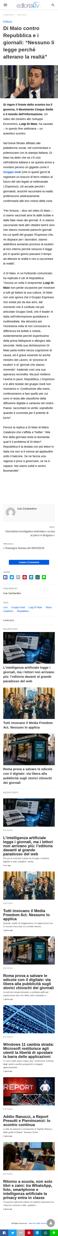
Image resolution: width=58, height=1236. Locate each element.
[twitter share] (12, 577)
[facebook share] (5, 577)
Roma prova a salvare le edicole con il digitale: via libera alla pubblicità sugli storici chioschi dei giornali (28, 981)
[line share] (44, 577)
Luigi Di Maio (35, 607)
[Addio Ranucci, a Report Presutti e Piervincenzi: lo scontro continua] (29, 1091)
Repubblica (23, 611)
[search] (53, 5)
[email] (21, 1233)
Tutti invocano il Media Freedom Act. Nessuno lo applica (26, 915)
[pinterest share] (25, 577)
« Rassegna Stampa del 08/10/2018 (23, 548)
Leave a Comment (29, 562)
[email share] (18, 577)
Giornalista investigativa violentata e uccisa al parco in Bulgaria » (30, 533)
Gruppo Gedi (18, 607)
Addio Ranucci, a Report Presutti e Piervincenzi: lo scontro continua (26, 1120)
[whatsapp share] (37, 577)
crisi (5, 607)
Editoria (22, 15)
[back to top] (51, 1223)
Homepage (8, 15)
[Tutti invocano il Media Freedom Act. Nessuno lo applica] (29, 703)
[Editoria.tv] (29, 5)
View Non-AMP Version (38, 1223)
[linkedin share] (31, 577)
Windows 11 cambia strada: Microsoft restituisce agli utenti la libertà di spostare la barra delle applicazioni (28, 1050)
